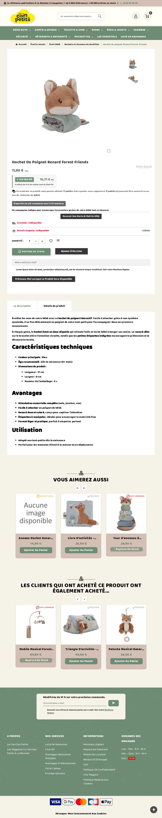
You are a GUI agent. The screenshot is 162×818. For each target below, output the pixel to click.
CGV (85, 764)
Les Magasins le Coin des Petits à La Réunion (22, 751)
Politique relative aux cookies (96, 781)
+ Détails (146, 230)
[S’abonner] (113, 703)
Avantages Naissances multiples (58, 756)
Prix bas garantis (55, 773)
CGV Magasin (90, 774)
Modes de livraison (94, 754)
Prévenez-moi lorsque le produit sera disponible (43, 279)
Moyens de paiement (95, 749)
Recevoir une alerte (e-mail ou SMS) (81, 216)
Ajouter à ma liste (71, 251)
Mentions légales (121, 270)
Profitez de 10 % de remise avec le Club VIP (34, 184)
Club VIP (50, 749)
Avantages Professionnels (60, 763)
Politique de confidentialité (99, 769)
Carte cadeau (53, 768)
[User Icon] (136, 16)
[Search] (99, 16)
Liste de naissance (56, 744)
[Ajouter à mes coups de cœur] (51, 241)
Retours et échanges (95, 759)
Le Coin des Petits (17, 744)
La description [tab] (22, 306)
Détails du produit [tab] (54, 306)
